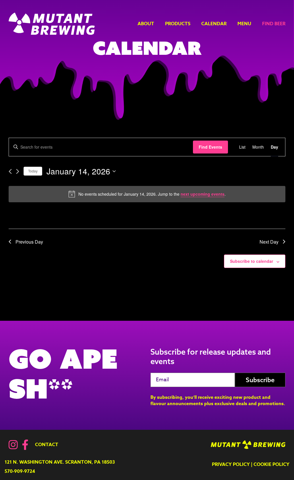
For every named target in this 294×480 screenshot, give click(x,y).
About (146, 23)
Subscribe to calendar (251, 261)
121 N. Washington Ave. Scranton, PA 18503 (60, 462)
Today (33, 170)
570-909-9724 (20, 471)
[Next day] (17, 171)
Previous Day (29, 241)
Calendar (214, 23)
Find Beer (273, 23)
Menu (244, 23)
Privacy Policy (231, 464)
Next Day (269, 241)
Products (177, 23)
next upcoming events (203, 194)
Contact (46, 444)
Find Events (210, 147)
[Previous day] (10, 171)
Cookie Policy (271, 464)
